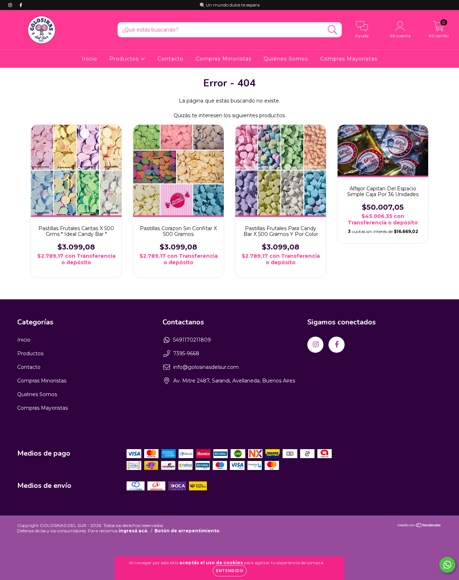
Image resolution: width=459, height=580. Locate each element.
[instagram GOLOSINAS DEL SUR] (10, 5)
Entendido (229, 571)
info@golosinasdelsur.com (206, 367)
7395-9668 (186, 353)
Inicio (89, 59)
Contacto (170, 59)
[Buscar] (332, 30)
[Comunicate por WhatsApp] (447, 565)
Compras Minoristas (223, 59)
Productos (125, 59)
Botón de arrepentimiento (187, 530)
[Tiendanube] (419, 526)
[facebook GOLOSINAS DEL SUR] (20, 5)
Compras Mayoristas (348, 59)
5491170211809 (192, 340)
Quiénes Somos (286, 59)
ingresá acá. (133, 530)
